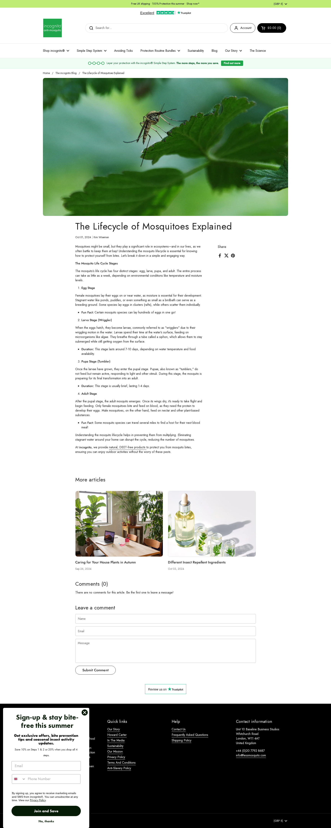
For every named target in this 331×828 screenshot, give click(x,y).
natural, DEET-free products (127, 447)
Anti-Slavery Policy (119, 768)
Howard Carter (117, 735)
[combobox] (19, 779)
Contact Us (179, 729)
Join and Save (46, 810)
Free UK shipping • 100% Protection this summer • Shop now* (165, 3)
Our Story (113, 729)
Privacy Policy (116, 757)
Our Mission (115, 751)
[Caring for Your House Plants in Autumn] (119, 524)
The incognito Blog (66, 73)
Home (46, 73)
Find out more (232, 63)
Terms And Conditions (121, 762)
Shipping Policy (181, 740)
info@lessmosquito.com (251, 755)
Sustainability (115, 746)
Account (245, 28)
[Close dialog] (85, 712)
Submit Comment (95, 670)
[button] (271, 28)
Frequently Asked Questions (190, 735)
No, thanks (46, 821)
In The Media (116, 740)
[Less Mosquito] (52, 28)
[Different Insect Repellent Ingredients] (212, 524)
